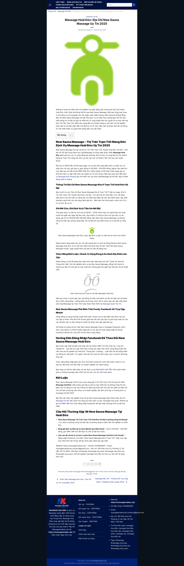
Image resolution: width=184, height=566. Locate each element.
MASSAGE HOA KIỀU (104, 369)
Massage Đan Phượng (67, 176)
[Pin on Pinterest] (96, 464)
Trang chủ (52, 11)
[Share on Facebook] (84, 464)
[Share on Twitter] (88, 464)
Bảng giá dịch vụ (74, 2)
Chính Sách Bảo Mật (65, 5)
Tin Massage (78, 7)
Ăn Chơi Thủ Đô (98, 471)
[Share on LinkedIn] (100, 464)
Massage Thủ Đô (91, 474)
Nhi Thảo (103, 30)
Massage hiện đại (120, 471)
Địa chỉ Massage (63, 7)
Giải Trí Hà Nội (109, 471)
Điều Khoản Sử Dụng (93, 2)
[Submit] (134, 5)
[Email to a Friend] (92, 464)
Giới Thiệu (60, 2)
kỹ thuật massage (84, 5)
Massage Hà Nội (64, 11)
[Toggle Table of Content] (69, 135)
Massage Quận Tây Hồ (112, 304)
